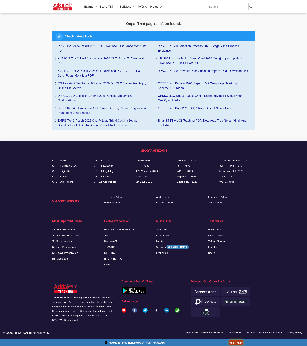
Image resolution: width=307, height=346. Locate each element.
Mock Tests (215, 229)
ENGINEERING (113, 258)
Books (212, 252)
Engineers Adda (217, 197)
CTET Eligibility (61, 171)
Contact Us (162, 235)
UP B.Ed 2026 (143, 181)
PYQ (141, 6)
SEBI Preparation (62, 241)
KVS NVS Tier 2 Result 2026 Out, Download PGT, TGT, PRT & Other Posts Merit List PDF (99, 73)
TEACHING (111, 247)
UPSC (107, 264)
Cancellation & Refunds (241, 332)
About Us (161, 229)
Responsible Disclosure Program (203, 332)
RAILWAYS (110, 241)
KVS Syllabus (226, 181)
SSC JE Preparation (64, 247)
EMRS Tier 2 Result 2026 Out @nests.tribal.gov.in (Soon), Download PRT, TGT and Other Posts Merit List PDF (97, 123)
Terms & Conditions (270, 332)
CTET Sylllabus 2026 (64, 165)
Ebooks (212, 247)
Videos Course (217, 241)
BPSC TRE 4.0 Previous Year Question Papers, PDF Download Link (203, 71)
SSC (106, 235)
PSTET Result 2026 (230, 165)
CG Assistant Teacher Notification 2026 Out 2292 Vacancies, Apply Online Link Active (102, 86)
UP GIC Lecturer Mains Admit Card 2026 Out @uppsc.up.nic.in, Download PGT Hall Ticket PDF (201, 61)
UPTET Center (102, 176)
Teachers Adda (113, 197)
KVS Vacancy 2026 (146, 171)
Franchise (162, 252)
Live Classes (215, 235)
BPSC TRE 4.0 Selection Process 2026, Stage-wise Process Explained (198, 48)
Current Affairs (164, 202)
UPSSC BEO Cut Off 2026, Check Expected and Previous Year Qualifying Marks (200, 98)
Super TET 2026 (187, 176)
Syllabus (125, 6)
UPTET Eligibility (104, 171)
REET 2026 (184, 165)
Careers (171, 246)
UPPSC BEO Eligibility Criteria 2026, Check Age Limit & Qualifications (95, 98)
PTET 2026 (142, 165)
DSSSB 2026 (143, 160)
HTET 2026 (225, 176)
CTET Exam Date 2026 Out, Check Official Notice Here (194, 108)
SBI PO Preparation (64, 229)
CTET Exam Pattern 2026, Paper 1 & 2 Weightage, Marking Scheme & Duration (197, 86)
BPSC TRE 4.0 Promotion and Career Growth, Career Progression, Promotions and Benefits (102, 111)
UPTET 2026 (101, 160)
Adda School (215, 202)
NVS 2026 (141, 176)
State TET (106, 6)
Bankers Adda (112, 202)
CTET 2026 (59, 160)
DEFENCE (110, 252)
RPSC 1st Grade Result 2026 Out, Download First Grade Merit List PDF (102, 48)
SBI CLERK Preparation (66, 235)
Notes (154, 6)
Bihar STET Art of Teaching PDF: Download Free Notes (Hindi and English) (202, 123)
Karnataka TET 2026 (231, 171)
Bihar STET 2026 (187, 181)
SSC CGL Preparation (65, 252)
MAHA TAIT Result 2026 (233, 160)
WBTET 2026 (185, 171)
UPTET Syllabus (103, 165)
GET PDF (236, 342)
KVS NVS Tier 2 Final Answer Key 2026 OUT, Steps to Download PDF (101, 61)
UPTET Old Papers (105, 181)
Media (159, 241)
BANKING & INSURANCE (119, 229)
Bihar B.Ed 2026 (186, 160)
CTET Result (60, 176)
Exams (88, 6)
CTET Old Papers (62, 181)
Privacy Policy (294, 332)
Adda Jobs (162, 197)
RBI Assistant (60, 258)
